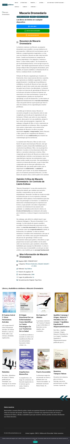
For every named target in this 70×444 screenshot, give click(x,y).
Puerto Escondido (43, 372)
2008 (32, 274)
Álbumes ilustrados (23, 16)
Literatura (23, 2)
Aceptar (35, 441)
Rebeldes (5, 372)
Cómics (25, 6)
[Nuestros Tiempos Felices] (61, 368)
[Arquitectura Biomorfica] (26, 368)
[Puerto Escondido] (44, 368)
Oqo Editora (28, 269)
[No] (68, 440)
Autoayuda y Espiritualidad (55, 2)
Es (33, 277)
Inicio (16, 2)
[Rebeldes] (9, 368)
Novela (17, 6)
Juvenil (41, 2)
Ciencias (33, 6)
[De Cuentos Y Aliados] (43, 311)
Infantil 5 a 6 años (42, 16)
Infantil (33, 2)
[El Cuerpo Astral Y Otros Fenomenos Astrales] (9, 311)
